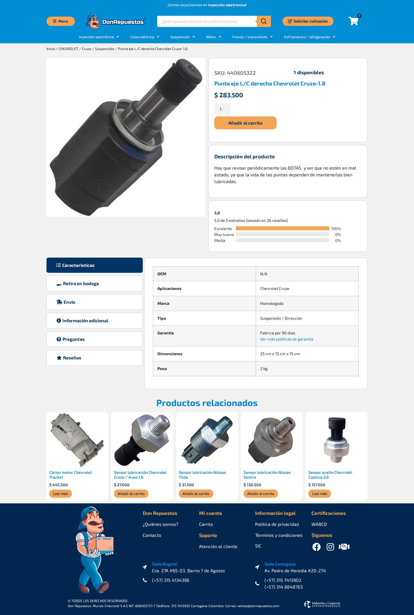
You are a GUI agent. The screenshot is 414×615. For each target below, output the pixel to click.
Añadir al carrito (245, 122)
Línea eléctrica (142, 37)
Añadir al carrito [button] (131, 493)
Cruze (86, 48)
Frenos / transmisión (250, 37)
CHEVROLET (68, 48)
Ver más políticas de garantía (286, 339)
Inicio (50, 48)
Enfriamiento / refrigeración (307, 37)
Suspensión (180, 37)
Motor (211, 37)
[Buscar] (264, 21)
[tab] (94, 265)
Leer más (60, 493)
